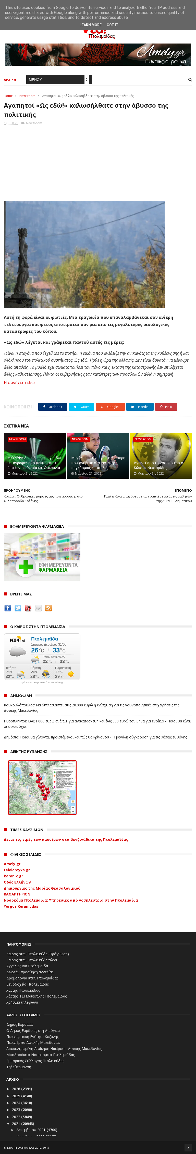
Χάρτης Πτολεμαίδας (23, 990)
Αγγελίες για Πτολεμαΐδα (27, 965)
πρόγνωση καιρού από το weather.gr (42, 682)
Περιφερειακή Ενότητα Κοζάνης (32, 1036)
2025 (16, 1095)
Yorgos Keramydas (21, 906)
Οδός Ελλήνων (17, 882)
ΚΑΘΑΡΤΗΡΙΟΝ (17, 894)
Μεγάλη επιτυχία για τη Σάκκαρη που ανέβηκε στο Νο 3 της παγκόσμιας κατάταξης (98, 462)
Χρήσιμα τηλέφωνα (22, 1002)
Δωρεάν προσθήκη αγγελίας (29, 972)
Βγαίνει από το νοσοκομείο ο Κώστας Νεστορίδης (158, 465)
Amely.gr (12, 863)
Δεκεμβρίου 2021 (31, 1129)
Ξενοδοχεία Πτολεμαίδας (27, 984)
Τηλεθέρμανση (18, 1066)
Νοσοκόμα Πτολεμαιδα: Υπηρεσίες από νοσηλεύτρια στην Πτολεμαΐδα (71, 900)
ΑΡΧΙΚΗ (10, 80)
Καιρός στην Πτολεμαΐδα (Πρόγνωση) (37, 953)
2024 (16, 1102)
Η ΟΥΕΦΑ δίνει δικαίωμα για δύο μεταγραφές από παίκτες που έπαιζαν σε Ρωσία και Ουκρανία (35, 462)
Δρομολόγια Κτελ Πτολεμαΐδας (32, 978)
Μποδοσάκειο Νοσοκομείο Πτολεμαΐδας (40, 1054)
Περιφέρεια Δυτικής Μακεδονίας (33, 1042)
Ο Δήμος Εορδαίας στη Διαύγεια (33, 1030)
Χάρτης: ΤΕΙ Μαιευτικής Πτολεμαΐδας (36, 996)
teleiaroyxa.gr (17, 869)
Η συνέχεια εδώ (19, 382)
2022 (16, 1116)
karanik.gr (13, 876)
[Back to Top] (188, 1147)
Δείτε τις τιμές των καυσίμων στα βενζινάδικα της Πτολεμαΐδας (66, 839)
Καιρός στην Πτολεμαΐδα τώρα (31, 960)
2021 (16, 1123)
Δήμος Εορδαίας (19, 1024)
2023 (16, 1109)
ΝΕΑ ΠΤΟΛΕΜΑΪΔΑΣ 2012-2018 (28, 1147)
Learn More (91, 25)
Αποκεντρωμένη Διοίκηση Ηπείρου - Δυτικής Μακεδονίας (54, 1048)
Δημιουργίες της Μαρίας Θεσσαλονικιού (42, 888)
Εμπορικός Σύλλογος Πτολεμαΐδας (35, 1060)
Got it (112, 25)
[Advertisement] (98, 161)
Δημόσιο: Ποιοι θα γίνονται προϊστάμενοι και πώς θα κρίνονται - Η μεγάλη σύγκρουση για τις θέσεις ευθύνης (95, 737)
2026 (16, 1088)
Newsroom (27, 96)
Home (8, 96)
